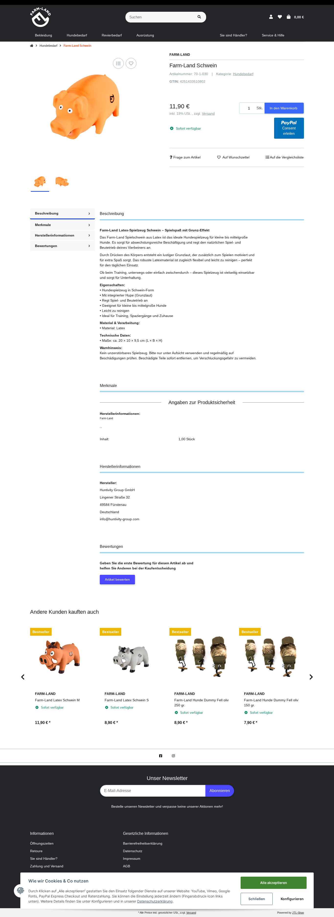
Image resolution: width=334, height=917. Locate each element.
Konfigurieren (292, 899)
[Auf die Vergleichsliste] (118, 63)
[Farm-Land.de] (40, 17)
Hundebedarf (243, 74)
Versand (208, 113)
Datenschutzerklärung (155, 901)
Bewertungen (46, 246)
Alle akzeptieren (273, 883)
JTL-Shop (298, 912)
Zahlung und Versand (46, 866)
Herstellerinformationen (54, 235)
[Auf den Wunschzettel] (131, 63)
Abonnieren (220, 791)
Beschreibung (46, 213)
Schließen (256, 899)
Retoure (36, 851)
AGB (126, 866)
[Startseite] (31, 46)
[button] (271, 17)
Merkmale (43, 225)
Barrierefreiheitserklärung (142, 843)
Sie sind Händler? (43, 858)
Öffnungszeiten (42, 843)
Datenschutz (132, 851)
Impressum (131, 858)
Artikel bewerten (117, 579)
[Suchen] (199, 17)
